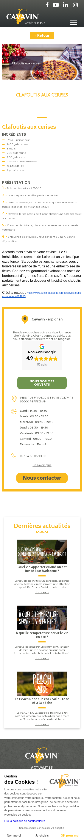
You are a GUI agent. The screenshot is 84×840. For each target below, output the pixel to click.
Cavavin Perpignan (35, 23)
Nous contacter (42, 478)
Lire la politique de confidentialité (24, 821)
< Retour (42, 36)
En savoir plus (42, 466)
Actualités (42, 768)
